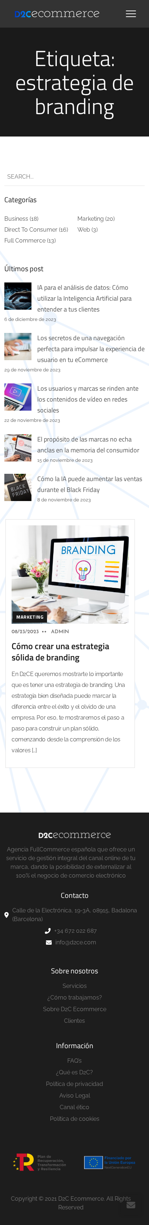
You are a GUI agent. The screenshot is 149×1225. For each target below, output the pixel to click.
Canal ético (74, 1107)
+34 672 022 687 (75, 930)
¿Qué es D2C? (74, 1072)
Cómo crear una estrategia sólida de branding (60, 651)
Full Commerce (25, 240)
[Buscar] (133, 177)
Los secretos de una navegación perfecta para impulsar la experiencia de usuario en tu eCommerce (91, 349)
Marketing (90, 218)
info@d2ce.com (75, 942)
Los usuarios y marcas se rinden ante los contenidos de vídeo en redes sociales (88, 399)
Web (83, 229)
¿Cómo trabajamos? (74, 997)
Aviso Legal (74, 1095)
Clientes (74, 1020)
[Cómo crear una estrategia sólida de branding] (70, 573)
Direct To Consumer (31, 229)
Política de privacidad (74, 1083)
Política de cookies (74, 1118)
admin (60, 632)
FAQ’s (74, 1060)
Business (16, 218)
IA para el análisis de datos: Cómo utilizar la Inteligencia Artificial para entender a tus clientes (84, 298)
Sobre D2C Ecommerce (74, 1009)
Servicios (75, 985)
